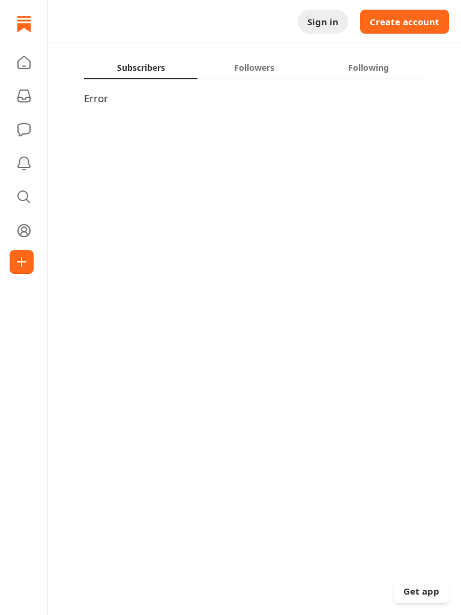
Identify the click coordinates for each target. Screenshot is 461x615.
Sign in (323, 22)
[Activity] (24, 163)
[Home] (24, 24)
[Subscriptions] (24, 96)
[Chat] (24, 129)
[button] (24, 62)
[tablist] (254, 67)
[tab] (140, 67)
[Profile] (24, 230)
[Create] (22, 262)
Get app (421, 591)
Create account (404, 22)
